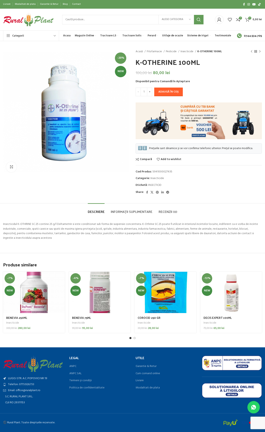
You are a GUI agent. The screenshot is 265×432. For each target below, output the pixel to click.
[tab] (96, 209)
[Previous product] (251, 52)
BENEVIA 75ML (81, 317)
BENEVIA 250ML (16, 317)
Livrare (140, 381)
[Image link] (33, 363)
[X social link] (152, 192)
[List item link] (33, 384)
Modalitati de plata (148, 388)
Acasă (139, 51)
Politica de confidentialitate (87, 388)
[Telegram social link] (167, 192)
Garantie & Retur (146, 366)
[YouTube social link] (254, 4)
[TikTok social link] (259, 4)
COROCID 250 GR (149, 317)
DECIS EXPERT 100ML (218, 317)
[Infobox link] (249, 35)
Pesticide (171, 51)
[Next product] (260, 52)
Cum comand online (148, 373)
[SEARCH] (199, 19)
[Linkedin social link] (162, 192)
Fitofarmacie (155, 51)
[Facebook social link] (244, 4)
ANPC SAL (75, 373)
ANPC (72, 366)
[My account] (219, 19)
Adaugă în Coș (168, 92)
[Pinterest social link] (157, 192)
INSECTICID (154, 185)
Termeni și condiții (80, 381)
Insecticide (187, 51)
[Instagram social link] (248, 4)
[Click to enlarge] (11, 167)
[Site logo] (28, 19)
